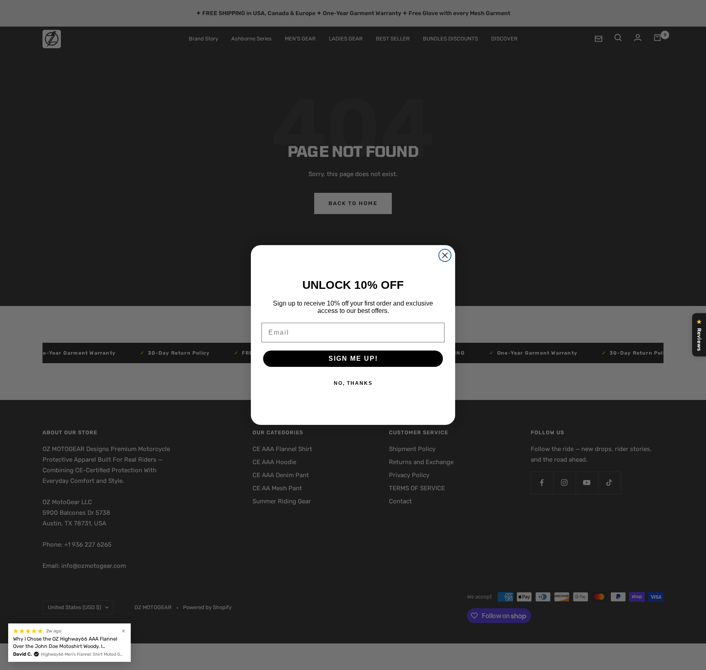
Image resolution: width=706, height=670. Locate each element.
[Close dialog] (445, 255)
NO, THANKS (353, 383)
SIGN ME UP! (353, 358)
